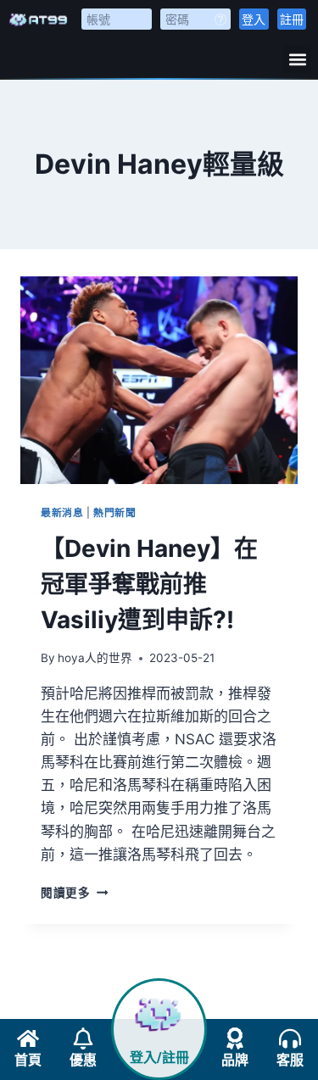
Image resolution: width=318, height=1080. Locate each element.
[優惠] (83, 1038)
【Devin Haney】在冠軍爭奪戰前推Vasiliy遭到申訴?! (149, 584)
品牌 (234, 1060)
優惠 (83, 1060)
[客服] (290, 1038)
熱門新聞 (114, 512)
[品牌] (235, 1038)
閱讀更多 (74, 892)
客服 (290, 1060)
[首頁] (28, 1038)
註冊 (292, 19)
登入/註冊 (159, 1057)
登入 (253, 19)
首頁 (28, 1060)
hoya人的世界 (95, 658)
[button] (297, 59)
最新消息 (62, 512)
